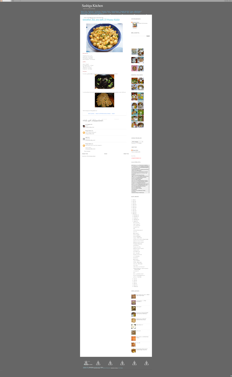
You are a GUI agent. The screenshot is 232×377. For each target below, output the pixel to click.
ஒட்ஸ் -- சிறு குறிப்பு (136, 253)
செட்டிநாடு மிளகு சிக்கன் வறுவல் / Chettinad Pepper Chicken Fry (142, 349)
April (134, 283)
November (135, 216)
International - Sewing (86, 13)
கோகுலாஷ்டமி (135, 257)
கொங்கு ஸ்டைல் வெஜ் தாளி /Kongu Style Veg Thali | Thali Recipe (142, 313)
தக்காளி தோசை (136, 245)
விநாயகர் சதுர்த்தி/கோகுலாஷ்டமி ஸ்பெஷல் (103, 113)
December (135, 215)
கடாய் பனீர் (138, 342)
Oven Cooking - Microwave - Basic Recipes (91, 12)
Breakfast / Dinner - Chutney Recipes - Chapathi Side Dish (115, 11)
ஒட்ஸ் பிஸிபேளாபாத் (136, 251)
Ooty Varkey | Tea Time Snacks (142, 23)
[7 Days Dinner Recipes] (141, 62)
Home (82, 11)
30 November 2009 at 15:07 (90, 140)
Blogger (102, 367)
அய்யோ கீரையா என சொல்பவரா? (138, 266)
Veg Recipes (98, 11)
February (135, 286)
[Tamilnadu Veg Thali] (141, 83)
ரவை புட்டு (135, 231)
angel (86, 137)
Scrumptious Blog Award (137, 243)
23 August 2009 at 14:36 (89, 133)
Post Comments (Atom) (91, 156)
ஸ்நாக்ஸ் (113, 113)
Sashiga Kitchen (92, 5)
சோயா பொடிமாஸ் (136, 222)
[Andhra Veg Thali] (141, 89)
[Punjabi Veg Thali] (134, 114)
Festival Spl (137, 12)
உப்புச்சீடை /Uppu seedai (137, 262)
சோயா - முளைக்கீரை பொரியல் (138, 273)
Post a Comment (87, 151)
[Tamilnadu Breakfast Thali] (134, 89)
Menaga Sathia (88, 130)
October (135, 218)
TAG (134, 228)
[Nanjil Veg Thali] (141, 127)
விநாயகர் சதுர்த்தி (136, 234)
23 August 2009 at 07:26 (89, 127)
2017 (134, 201)
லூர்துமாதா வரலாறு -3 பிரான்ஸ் (138, 240)
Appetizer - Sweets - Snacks (108, 12)
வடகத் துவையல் (136, 270)
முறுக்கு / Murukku (136, 260)
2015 (134, 204)
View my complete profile (135, 151)
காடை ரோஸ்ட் (135, 265)
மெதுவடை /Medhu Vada (137, 237)
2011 (134, 210)
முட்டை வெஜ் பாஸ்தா (136, 225)
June (135, 280)
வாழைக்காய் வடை (136, 227)
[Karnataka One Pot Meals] (141, 100)
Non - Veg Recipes (89, 11)
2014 (134, 206)
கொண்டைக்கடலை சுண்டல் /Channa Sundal (101, 19)
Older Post (126, 153)
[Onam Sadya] (141, 114)
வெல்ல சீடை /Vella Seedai (137, 263)
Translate (139, 143)
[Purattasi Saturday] (141, 121)
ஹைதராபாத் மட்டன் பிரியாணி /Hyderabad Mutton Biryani (141, 319)
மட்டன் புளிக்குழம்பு (136, 256)
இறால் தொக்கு (135, 259)
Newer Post (85, 153)
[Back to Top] (231, 376)
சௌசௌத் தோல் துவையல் (138, 230)
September (136, 219)
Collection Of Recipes (97, 13)
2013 (134, 207)
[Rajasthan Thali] (134, 100)
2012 (134, 209)
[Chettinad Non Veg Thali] (134, 127)
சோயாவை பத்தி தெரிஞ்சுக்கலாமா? (139, 275)
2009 (134, 213)
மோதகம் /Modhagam (137, 236)
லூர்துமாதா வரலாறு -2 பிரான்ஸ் (138, 242)
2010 (134, 212)
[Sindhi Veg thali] (134, 121)
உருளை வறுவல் (138, 306)
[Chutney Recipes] (135, 54)
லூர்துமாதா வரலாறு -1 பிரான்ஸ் (138, 248)
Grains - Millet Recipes (135, 11)
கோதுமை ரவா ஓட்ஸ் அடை (137, 254)
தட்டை (134, 272)
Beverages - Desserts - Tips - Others (124, 12)
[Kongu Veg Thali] (134, 108)
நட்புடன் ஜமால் (87, 124)
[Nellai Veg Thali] (141, 108)
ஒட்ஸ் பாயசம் (138, 330)
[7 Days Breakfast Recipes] (134, 62)
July (134, 278)
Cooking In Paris (136, 22)
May (134, 281)
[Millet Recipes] (141, 56)
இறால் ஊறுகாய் (136, 233)
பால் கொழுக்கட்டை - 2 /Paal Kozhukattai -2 (141, 301)
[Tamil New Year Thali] (135, 83)
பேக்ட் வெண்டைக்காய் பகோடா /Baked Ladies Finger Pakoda (142, 295)
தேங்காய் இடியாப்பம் (139, 324)
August (135, 221)
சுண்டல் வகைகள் (91, 113)
